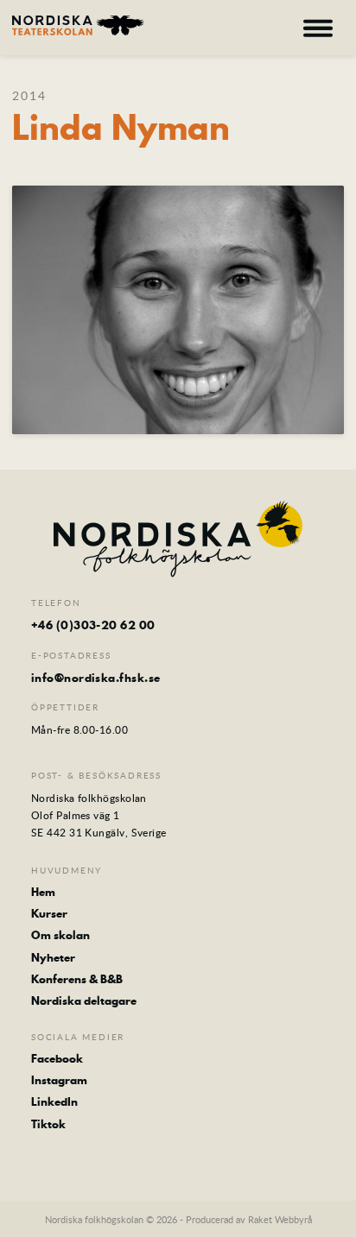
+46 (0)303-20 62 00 (93, 625)
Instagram (59, 1080)
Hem (43, 892)
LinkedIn (54, 1101)
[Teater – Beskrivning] (78, 25)
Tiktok (48, 1124)
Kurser (49, 913)
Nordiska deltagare (84, 1000)
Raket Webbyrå (280, 1219)
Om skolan (60, 935)
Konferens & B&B (77, 979)
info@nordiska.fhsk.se (95, 677)
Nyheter (53, 957)
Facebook (57, 1058)
